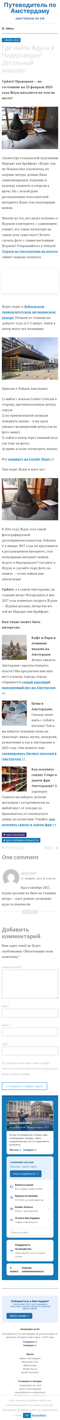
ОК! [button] (27, 1415)
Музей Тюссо (30, 1369)
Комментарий (12, 967)
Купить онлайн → (19, 1315)
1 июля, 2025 (11, 40)
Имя (5, 1006)
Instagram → (30, 1150)
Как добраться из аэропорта (30, 1392)
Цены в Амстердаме (30, 1389)
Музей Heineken (30, 1372)
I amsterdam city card (21, 1162)
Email (6, 1025)
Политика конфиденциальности (33, 1269)
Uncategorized (15, 834)
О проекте (14, 1269)
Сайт (5, 1044)
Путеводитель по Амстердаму (30, 8)
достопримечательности (22, 840)
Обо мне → (15, 1150)
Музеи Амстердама (30, 1358)
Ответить (30, 911)
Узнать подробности (24, 1173)
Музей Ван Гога (30, 1362)
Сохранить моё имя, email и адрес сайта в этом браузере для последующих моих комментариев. (30, 1069)
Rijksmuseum (30, 1365)
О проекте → (30, 1342)
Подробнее (39, 1415)
